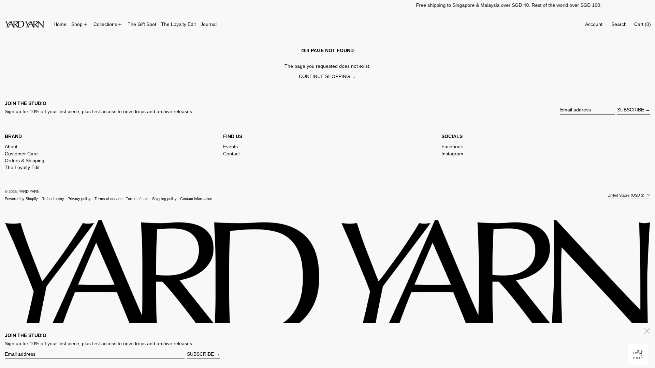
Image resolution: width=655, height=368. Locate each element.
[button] (619, 24)
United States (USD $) (626, 195)
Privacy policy (79, 199)
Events (230, 146)
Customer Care (21, 153)
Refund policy (53, 199)
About (11, 146)
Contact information (196, 199)
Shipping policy (164, 199)
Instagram (452, 153)
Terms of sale (137, 199)
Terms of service (108, 199)
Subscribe (630, 109)
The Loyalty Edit (22, 167)
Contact (231, 153)
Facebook (452, 146)
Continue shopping (324, 76)
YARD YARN (29, 191)
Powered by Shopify (21, 199)
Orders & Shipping (24, 160)
